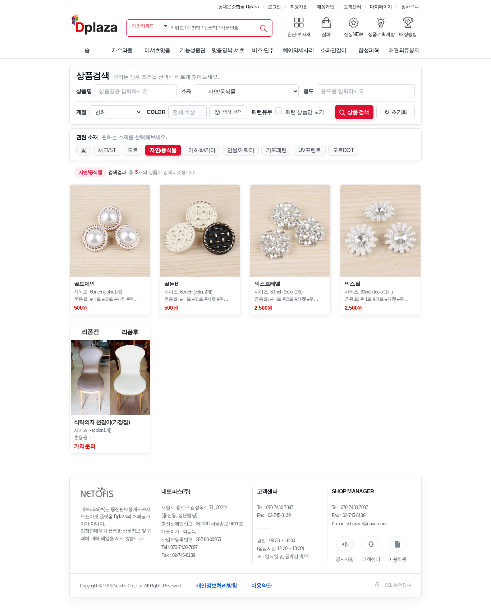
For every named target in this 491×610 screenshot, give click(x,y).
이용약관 (261, 585)
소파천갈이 (334, 50)
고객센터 (352, 6)
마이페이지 (381, 6)
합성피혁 (368, 50)
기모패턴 (276, 150)
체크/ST (107, 150)
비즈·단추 (263, 50)
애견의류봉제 (404, 50)
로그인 (274, 6)
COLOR (156, 112)
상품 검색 (358, 112)
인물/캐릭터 (240, 150)
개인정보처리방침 (216, 585)
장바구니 (410, 6)
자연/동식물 (163, 150)
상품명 (84, 91)
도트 (133, 150)
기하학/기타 (201, 150)
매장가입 (325, 6)
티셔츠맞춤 (157, 50)
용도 (308, 91)
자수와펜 (122, 50)
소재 (187, 91)
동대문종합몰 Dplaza (238, 6)
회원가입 (299, 6)
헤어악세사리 (298, 50)
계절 (81, 112)
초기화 (395, 112)
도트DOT (343, 150)
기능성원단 (193, 50)
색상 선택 (232, 112)
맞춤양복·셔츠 (228, 50)
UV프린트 (309, 150)
